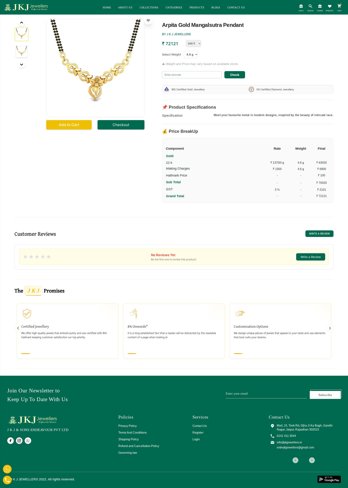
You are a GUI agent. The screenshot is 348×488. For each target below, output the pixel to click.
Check (234, 75)
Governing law (127, 452)
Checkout (121, 125)
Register (197, 432)
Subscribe (325, 395)
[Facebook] (10, 440)
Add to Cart (69, 125)
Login (196, 439)
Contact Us (199, 425)
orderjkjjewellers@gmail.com (301, 447)
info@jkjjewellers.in (295, 442)
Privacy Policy (127, 425)
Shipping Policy (128, 439)
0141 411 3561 (292, 435)
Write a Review (319, 233)
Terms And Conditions (132, 432)
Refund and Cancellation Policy (138, 446)
